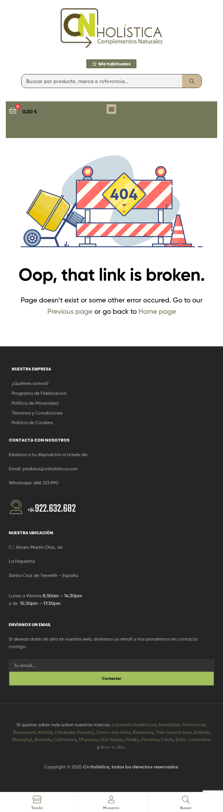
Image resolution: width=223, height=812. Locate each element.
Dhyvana (88, 739)
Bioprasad (24, 732)
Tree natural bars (174, 732)
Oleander (65, 732)
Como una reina (113, 732)
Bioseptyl (22, 739)
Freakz (132, 739)
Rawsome (143, 732)
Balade (201, 732)
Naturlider (169, 724)
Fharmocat (194, 724)
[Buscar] (192, 81)
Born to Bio (112, 747)
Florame (150, 739)
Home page (157, 311)
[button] (111, 109)
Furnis (167, 739)
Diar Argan (111, 739)
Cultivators (65, 739)
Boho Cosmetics (193, 739)
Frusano (85, 732)
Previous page (70, 311)
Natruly (45, 732)
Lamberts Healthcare (134, 724)
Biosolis (43, 739)
